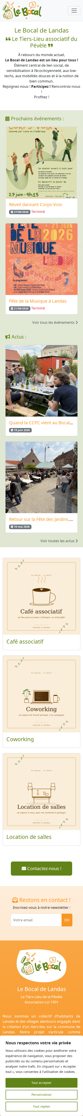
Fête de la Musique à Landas (38, 301)
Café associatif (24, 641)
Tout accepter (41, 1083)
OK (66, 920)
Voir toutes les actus (58, 540)
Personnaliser (41, 1094)
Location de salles (29, 836)
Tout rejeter (41, 1106)
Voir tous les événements (53, 322)
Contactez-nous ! (43, 868)
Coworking (20, 739)
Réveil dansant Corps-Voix (35, 204)
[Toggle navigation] (74, 10)
